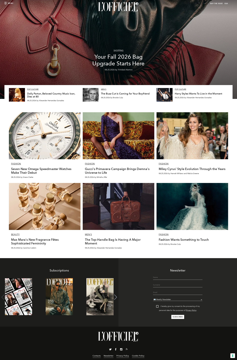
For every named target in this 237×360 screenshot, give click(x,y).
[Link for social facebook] (116, 350)
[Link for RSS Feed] (126, 349)
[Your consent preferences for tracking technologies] (232, 355)
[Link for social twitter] (110, 350)
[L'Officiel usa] (118, 7)
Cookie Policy (138, 356)
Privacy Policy (191, 310)
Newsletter (109, 356)
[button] (115, 297)
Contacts (97, 356)
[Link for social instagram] (121, 350)
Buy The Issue (216, 3)
